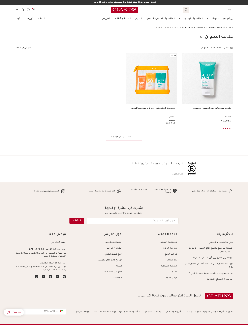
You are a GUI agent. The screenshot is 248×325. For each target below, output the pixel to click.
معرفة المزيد (178, 174)
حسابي (173, 272)
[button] (14, 312)
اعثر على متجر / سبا (112, 272)
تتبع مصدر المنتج (113, 254)
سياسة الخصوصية (153, 312)
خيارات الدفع (171, 254)
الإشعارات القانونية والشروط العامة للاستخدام (117, 312)
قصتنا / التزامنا (114, 248)
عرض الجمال (171, 278)
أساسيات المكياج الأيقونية (220, 279)
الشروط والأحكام (174, 312)
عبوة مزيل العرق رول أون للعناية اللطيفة (213, 258)
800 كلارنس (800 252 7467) (43, 249)
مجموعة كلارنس (113, 242)
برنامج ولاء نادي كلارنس (110, 260)
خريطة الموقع (83, 312)
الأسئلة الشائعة (169, 266)
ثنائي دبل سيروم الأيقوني (221, 242)
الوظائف (117, 278)
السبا (119, 266)
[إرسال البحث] (186, 10)
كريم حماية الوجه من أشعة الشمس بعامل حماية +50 (208, 266)
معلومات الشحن (168, 242)
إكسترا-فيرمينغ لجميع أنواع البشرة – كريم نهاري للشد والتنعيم (209, 250)
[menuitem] (34, 9)
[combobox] (40, 311)
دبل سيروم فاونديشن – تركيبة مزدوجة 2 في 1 (211, 273)
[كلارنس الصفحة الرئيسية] (124, 9)
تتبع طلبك (172, 260)
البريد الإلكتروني (58, 242)
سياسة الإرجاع (170, 248)
